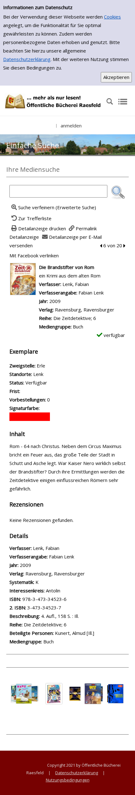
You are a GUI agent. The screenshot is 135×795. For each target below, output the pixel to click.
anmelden (71, 125)
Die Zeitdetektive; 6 (74, 318)
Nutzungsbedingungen (67, 780)
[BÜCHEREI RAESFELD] (53, 101)
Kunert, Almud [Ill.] (74, 633)
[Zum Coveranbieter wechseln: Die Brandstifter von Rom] (23, 278)
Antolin (53, 590)
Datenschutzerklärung (27, 59)
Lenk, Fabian (75, 284)
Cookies (112, 17)
